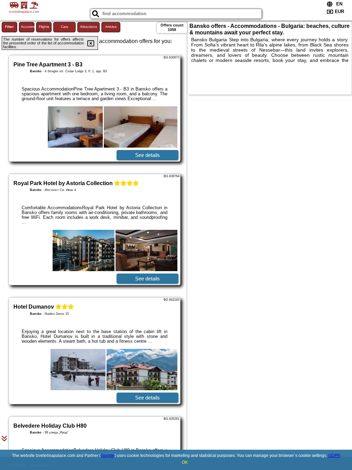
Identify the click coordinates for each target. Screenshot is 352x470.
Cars (64, 27)
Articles (111, 27)
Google (107, 455)
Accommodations (27, 27)
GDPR (334, 455)
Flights (44, 27)
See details (147, 155)
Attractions (88, 27)
